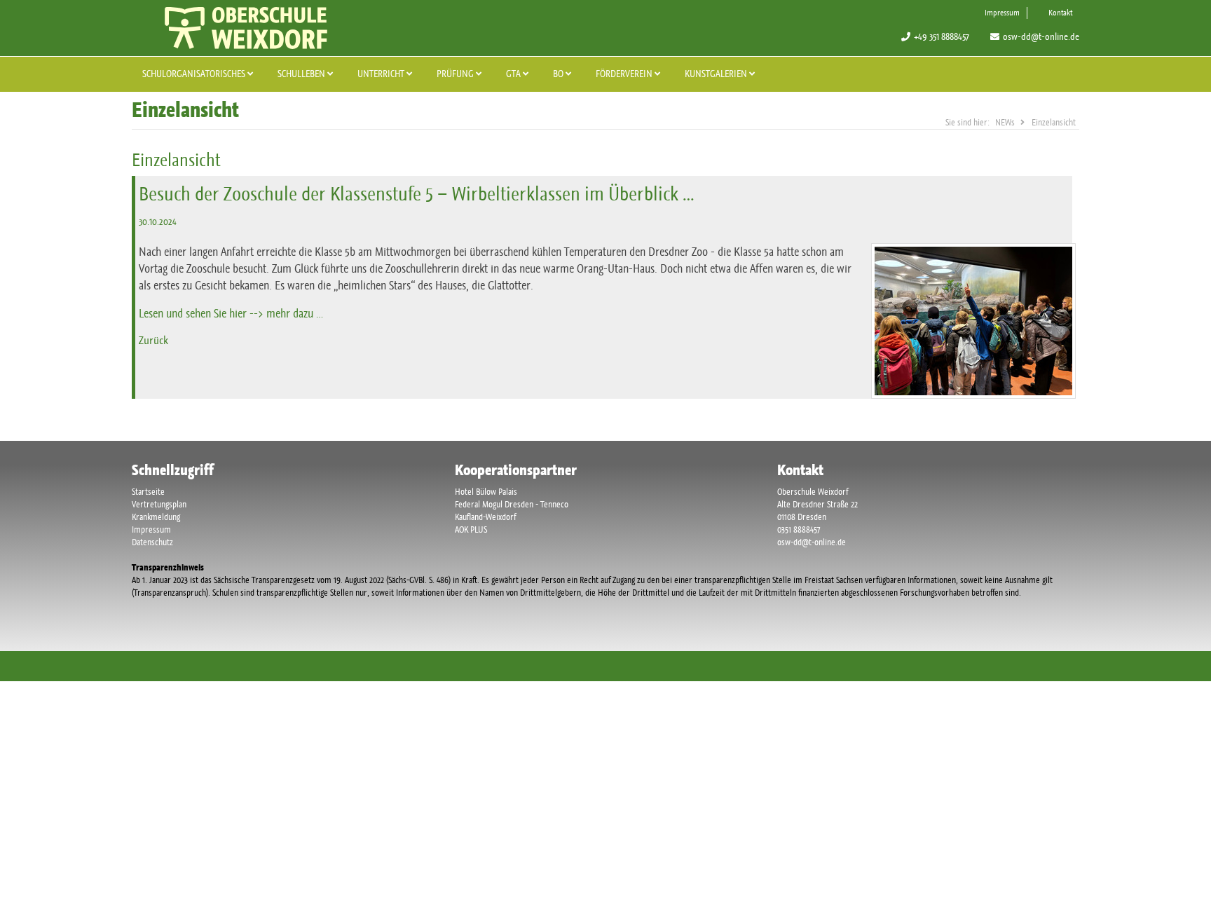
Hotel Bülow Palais (486, 492)
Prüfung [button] (456, 73)
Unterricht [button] (381, 73)
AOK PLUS (471, 529)
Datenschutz (152, 542)
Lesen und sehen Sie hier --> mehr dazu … (231, 313)
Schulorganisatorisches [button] (194, 73)
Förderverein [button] (625, 73)
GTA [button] (514, 73)
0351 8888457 (798, 529)
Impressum (1002, 12)
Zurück (153, 340)
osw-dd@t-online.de (1041, 36)
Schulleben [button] (302, 73)
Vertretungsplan (159, 504)
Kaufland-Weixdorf (485, 517)
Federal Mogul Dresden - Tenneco (511, 504)
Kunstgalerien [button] (717, 73)
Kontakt (1060, 12)
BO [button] (559, 73)
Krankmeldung (156, 517)
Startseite (148, 492)
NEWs (1005, 122)
